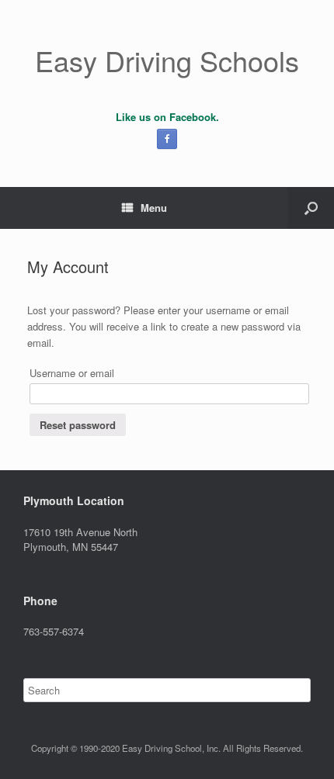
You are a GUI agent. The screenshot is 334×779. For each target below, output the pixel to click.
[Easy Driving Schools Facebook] (167, 139)
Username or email (72, 372)
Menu (154, 207)
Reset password (78, 424)
